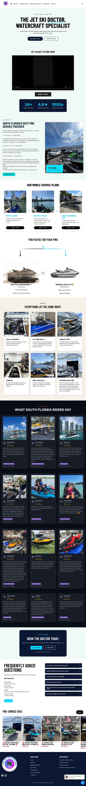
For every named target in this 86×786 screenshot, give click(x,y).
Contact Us (33, 775)
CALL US (8, 701)
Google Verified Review (9, 466)
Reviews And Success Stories (67, 767)
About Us (32, 762)
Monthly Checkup (64, 762)
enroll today (9, 174)
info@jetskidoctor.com (10, 683)
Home (31, 760)
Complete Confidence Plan (66, 760)
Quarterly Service (64, 765)
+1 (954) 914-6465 (9, 687)
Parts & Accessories (35, 772)
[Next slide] (81, 732)
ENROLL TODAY (43, 94)
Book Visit (33, 767)
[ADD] (19, 739)
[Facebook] (2, 775)
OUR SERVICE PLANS (51, 38)
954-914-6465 (37, 647)
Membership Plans (35, 765)
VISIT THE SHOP (50, 647)
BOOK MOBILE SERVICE (35, 38)
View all (80, 712)
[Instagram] (6, 775)
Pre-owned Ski (34, 770)
